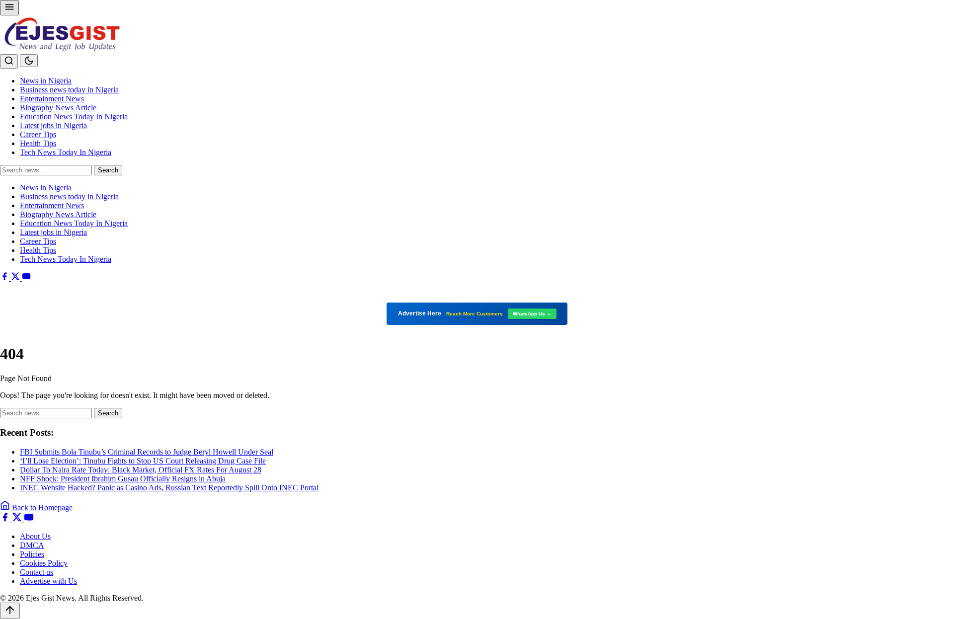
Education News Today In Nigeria (74, 116)
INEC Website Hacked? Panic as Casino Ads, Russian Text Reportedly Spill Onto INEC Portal (169, 487)
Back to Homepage (41, 507)
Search (108, 170)
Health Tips (38, 143)
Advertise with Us (48, 581)
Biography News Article (58, 107)
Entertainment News (52, 98)
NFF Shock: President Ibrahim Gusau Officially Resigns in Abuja (123, 478)
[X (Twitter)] (16, 278)
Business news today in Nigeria (69, 89)
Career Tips (38, 134)
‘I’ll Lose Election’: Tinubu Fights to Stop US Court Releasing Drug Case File (143, 461)
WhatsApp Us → (532, 313)
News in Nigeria (46, 81)
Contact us (36, 572)
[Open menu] (9, 7)
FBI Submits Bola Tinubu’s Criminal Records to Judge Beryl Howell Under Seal (146, 452)
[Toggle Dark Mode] (29, 60)
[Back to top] (10, 611)
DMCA (32, 545)
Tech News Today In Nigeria (65, 152)
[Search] (9, 61)
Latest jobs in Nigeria (53, 125)
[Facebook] (5, 278)
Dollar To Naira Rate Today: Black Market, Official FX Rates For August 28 (140, 469)
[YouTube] (26, 278)
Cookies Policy (44, 563)
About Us (35, 536)
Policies (32, 554)
